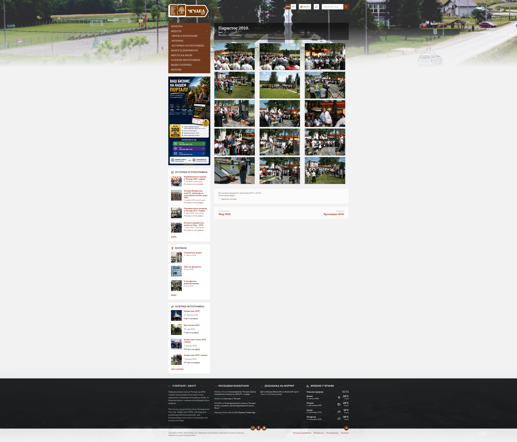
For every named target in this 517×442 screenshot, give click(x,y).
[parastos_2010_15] (325, 183)
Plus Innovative (189, 435)
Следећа (340, 211)
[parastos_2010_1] (234, 69)
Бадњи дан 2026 (192, 311)
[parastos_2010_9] (325, 126)
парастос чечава (229, 199)
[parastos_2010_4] (234, 98)
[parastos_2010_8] (280, 126)
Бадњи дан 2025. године (195, 355)
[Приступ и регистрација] (316, 6)
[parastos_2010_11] (280, 155)
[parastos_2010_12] (325, 155)
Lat (293, 7)
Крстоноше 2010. (334, 214)
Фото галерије (235, 35)
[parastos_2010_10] (234, 155)
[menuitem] (189, 26)
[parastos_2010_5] (280, 98)
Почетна (222, 35)
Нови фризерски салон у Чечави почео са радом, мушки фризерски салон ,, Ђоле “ (234, 405)
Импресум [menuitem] (319, 433)
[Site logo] (188, 11)
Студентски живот (193, 253)
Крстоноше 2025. (192, 325)
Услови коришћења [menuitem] (302, 433)
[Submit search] (346, 6)
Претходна (223, 211)
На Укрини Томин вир (245, 412)
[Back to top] (346, 428)
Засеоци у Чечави (231, 399)
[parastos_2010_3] (325, 69)
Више (174, 237)
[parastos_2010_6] (325, 98)
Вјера (232, 195)
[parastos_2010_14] (280, 183)
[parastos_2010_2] (280, 69)
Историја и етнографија (193, 184)
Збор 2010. (224, 214)
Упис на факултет (192, 267)
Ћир (288, 7)
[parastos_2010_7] (234, 126)
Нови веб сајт (291, 392)
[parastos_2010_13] (234, 183)
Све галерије (177, 369)
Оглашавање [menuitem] (332, 433)
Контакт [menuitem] (345, 433)
